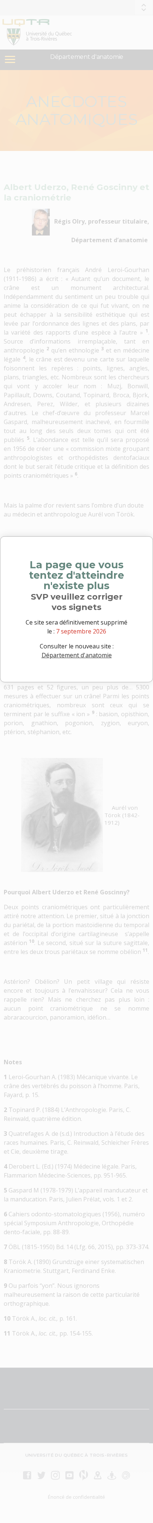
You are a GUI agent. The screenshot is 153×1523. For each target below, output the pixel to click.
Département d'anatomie (77, 655)
